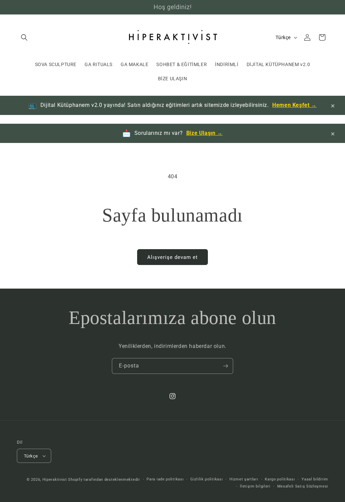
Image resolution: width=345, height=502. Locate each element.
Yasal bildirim (315, 479)
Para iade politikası (165, 479)
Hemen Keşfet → (294, 105)
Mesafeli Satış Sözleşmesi (302, 486)
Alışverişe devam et (172, 257)
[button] (24, 37)
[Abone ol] (225, 366)
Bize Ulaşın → (204, 133)
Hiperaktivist (54, 479)
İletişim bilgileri (255, 486)
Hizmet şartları (243, 479)
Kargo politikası (280, 479)
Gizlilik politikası (206, 479)
